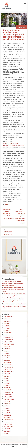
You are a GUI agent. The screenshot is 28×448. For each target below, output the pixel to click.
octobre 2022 (8, 397)
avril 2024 (7, 355)
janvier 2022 (7, 417)
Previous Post (6, 209)
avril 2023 (7, 383)
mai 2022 (6, 408)
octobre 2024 (8, 342)
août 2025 (7, 319)
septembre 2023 (9, 371)
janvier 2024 (7, 362)
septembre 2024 (9, 344)
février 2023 (7, 387)
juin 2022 (6, 406)
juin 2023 (6, 378)
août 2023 (7, 374)
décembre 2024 (8, 337)
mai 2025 (6, 326)
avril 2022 (7, 410)
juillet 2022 (7, 403)
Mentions (14, 446)
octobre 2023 (8, 369)
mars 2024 (7, 358)
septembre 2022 (9, 399)
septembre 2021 (8, 426)
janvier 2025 (7, 335)
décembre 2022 (8, 392)
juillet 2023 (7, 376)
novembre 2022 (8, 394)
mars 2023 (7, 385)
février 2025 (7, 332)
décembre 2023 (8, 364)
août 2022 (7, 401)
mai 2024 (6, 353)
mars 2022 (7, 413)
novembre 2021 (8, 422)
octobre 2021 (8, 424)
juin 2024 (6, 351)
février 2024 (7, 360)
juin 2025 (6, 323)
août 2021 (7, 429)
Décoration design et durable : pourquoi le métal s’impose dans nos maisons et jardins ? (13, 283)
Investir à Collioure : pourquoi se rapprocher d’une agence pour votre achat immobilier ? (13, 300)
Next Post (22, 209)
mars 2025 (7, 330)
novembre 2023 (8, 367)
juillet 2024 (7, 348)
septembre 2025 (9, 316)
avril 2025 (7, 328)
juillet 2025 (7, 321)
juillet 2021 (7, 431)
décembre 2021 (8, 419)
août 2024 (7, 346)
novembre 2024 (8, 339)
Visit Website (8, 234)
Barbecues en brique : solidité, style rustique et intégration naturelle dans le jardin (14, 306)
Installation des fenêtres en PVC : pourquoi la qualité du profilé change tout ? (13, 289)
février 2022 (7, 415)
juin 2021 (6, 433)
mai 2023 (6, 381)
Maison (7, 204)
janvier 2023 (7, 390)
